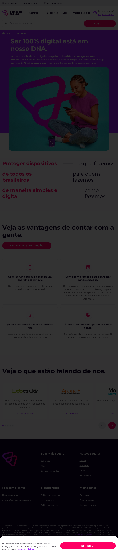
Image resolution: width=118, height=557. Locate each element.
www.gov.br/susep (83, 534)
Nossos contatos (10, 495)
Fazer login (85, 495)
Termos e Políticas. (25, 549)
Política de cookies (49, 505)
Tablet (82, 470)
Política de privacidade (51, 495)
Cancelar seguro (9, 3)
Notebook (84, 465)
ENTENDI (88, 545)
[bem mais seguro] (12, 13)
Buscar (100, 23)
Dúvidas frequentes (53, 3)
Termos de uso (47, 500)
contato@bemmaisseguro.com (16, 500)
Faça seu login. (106, 14)
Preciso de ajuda (81, 13)
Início (8, 33)
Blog (65, 13)
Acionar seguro (30, 3)
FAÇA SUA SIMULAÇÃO (27, 245)
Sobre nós (52, 13)
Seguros (34, 13)
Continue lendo (25, 413)
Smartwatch (85, 475)
